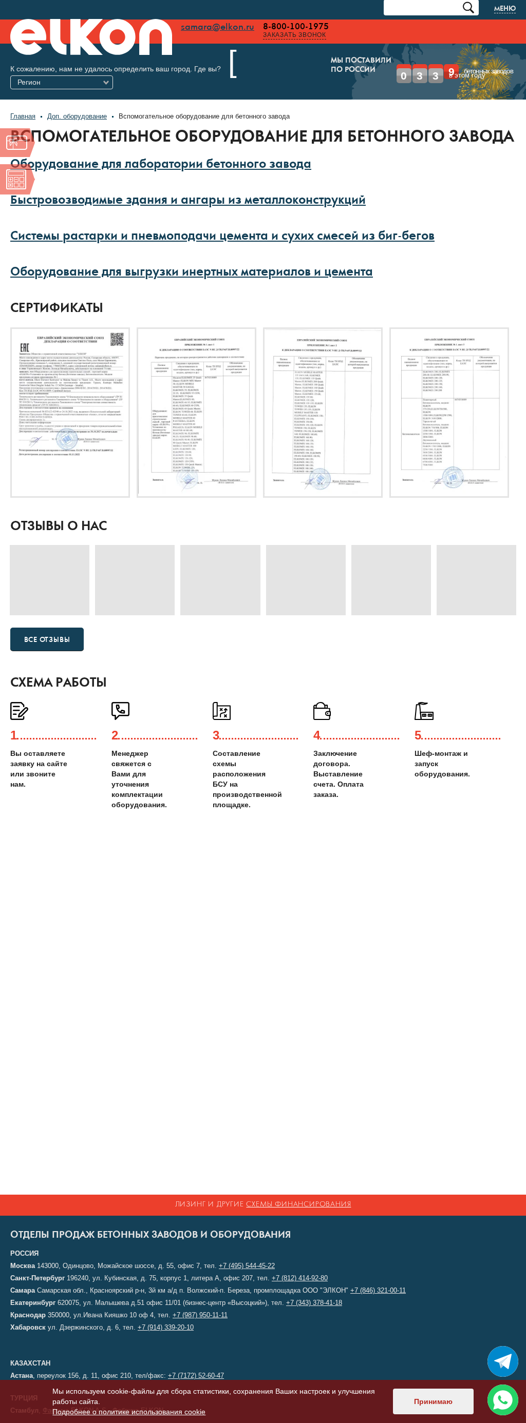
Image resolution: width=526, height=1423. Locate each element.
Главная (22, 101)
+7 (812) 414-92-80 (300, 1278)
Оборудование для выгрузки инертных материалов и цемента (191, 258)
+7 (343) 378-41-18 (314, 1303)
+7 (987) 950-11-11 (200, 1315)
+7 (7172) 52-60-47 (196, 1375)
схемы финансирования (298, 1204)
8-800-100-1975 (296, 27)
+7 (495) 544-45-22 (247, 1266)
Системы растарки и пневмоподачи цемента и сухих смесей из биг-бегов (222, 222)
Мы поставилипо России (278, 65)
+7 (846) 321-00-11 (378, 1290)
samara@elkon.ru (217, 27)
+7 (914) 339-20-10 (166, 1327)
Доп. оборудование (77, 101)
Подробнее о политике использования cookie (128, 1412)
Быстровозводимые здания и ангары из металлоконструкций (188, 186)
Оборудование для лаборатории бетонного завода (160, 151)
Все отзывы (47, 625)
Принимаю (433, 1401)
